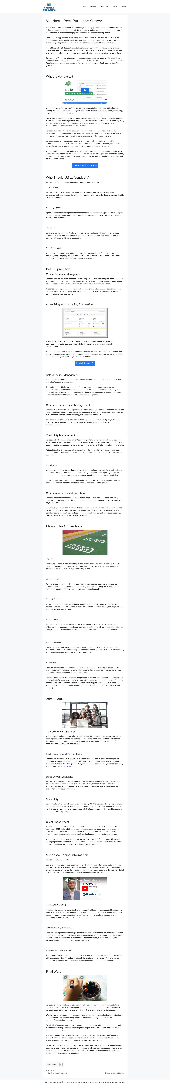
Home (84, 6)
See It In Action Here (83, 165)
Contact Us (92, 6)
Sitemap (114, 6)
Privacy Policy (104, 6)
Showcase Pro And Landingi (114, 1073)
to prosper (107, 1005)
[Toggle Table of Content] (60, 1064)
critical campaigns (64, 766)
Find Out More (83, 363)
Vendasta (51, 1071)
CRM (68, 912)
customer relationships (55, 1030)
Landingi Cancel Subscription (58, 1073)
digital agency (51, 1053)
